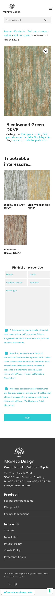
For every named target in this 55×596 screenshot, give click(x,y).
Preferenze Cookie (15, 557)
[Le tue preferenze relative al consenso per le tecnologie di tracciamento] (50, 591)
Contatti (9, 530)
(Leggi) (7, 338)
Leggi (39, 369)
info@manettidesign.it (17, 485)
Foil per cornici (22, 35)
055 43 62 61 (16, 481)
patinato (41, 140)
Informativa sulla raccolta (18, 592)
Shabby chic (42, 137)
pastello (28, 140)
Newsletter (11, 537)
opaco (17, 140)
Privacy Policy (13, 543)
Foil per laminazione (16, 514)
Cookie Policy (12, 550)
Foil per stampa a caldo (27, 135)
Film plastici (11, 507)
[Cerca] (46, 20)
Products (19, 31)
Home (8, 31)
